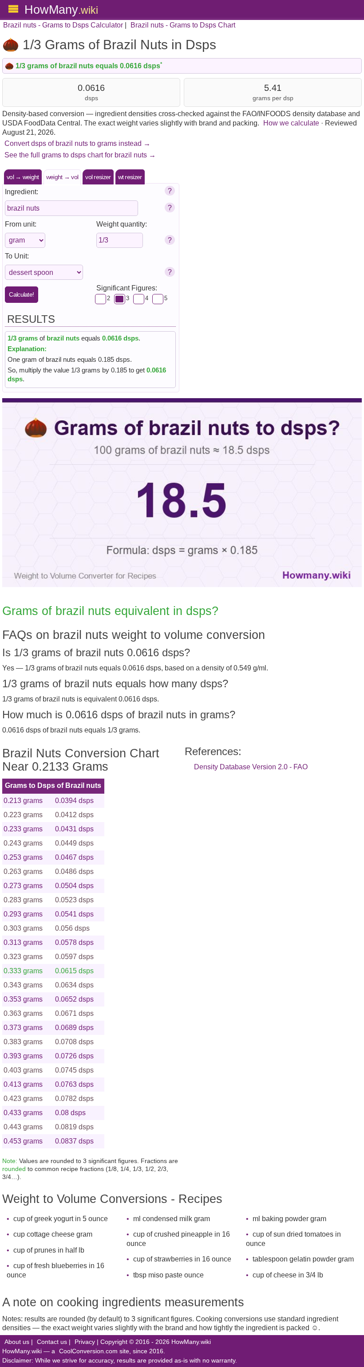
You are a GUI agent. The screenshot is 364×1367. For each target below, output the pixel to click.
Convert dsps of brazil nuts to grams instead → (77, 143)
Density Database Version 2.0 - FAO (251, 767)
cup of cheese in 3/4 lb (288, 1275)
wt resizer (130, 176)
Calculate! (21, 294)
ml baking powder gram (289, 1218)
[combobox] (71, 207)
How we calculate (291, 123)
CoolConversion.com (88, 1351)
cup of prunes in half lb (48, 1250)
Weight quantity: (121, 224)
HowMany (61, 9)
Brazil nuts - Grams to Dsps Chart (183, 25)
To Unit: (17, 256)
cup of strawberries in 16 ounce (182, 1259)
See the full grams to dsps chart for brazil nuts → (80, 155)
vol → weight (23, 176)
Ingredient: (21, 192)
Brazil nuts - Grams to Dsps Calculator (63, 25)
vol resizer (98, 176)
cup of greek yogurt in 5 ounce (60, 1218)
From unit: (20, 224)
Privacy (85, 1342)
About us (16, 1342)
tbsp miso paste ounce (168, 1275)
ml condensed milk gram (171, 1218)
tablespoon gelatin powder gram (303, 1259)
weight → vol (62, 176)
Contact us (52, 1342)
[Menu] (13, 9)
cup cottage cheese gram (52, 1234)
